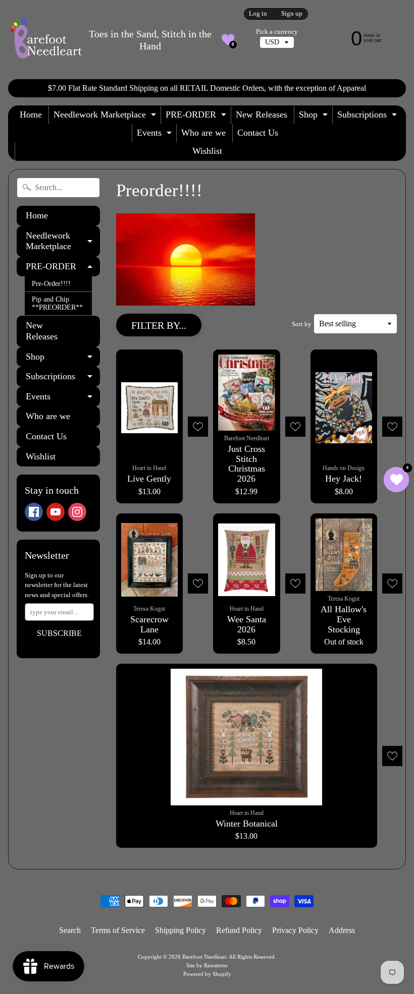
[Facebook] (34, 512)
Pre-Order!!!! (51, 283)
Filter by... (158, 325)
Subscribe (59, 633)
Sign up (291, 14)
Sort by (302, 324)
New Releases (261, 114)
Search (70, 930)
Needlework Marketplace (106, 116)
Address (342, 930)
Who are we (203, 133)
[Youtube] (55, 512)
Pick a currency (277, 31)
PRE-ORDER (197, 116)
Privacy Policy (295, 930)
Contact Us (257, 133)
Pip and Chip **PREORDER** (57, 303)
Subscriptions (368, 116)
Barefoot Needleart (204, 957)
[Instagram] (77, 512)
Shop (314, 116)
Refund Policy (239, 930)
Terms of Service (118, 930)
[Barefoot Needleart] (46, 39)
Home (31, 114)
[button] (228, 39)
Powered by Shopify (207, 974)
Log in (258, 14)
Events (155, 135)
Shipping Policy (180, 930)
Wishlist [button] (207, 151)
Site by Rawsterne (207, 965)
